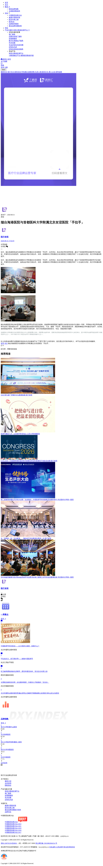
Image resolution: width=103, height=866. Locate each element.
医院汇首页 (6, 59)
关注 (6, 5)
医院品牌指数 (14, 9)
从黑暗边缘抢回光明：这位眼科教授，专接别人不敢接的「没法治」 (25, 682)
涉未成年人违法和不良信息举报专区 (62, 847)
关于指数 (4, 61)
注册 (6, 67)
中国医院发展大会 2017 (13, 832)
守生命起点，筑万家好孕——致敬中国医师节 (17, 659)
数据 (6, 7)
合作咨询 (8, 783)
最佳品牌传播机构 (15, 26)
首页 (6, 2)
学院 (6, 28)
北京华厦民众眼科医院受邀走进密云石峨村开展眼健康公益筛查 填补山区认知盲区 (30, 693)
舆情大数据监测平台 (12, 791)
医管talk (11, 21)
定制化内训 (9, 800)
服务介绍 (8, 781)
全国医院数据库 (14, 11)
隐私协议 (8, 785)
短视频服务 (9, 795)
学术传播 (8, 797)
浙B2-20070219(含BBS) (9, 843)
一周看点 (4, 614)
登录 (2, 67)
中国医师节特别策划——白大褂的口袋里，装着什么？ (20, 646)
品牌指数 (5, 719)
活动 (6, 13)
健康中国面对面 (14, 17)
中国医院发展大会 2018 (13, 830)
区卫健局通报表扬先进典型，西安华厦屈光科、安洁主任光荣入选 (24, 671)
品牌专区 (8, 812)
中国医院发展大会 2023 (13, 824)
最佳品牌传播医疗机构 (13, 810)
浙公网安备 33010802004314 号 (46, 843)
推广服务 (8, 793)
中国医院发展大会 (15, 15)
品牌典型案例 (14, 24)
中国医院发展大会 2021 (13, 826)
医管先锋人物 (14, 19)
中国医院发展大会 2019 (13, 828)
